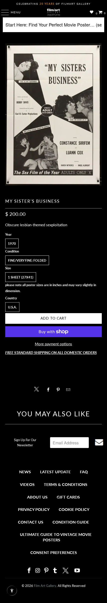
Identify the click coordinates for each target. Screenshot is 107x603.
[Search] (54, 26)
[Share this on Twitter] (37, 389)
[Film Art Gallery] (53, 12)
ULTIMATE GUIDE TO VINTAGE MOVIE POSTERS (56, 537)
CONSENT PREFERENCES (53, 552)
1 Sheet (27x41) (20, 277)
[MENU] (2, 12)
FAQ (84, 471)
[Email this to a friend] (69, 389)
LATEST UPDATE (55, 471)
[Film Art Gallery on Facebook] (29, 570)
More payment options (53, 344)
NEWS (25, 471)
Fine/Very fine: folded (27, 260)
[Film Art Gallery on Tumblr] (55, 570)
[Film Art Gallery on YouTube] (77, 570)
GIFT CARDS (68, 497)
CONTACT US (30, 522)
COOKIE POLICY (74, 509)
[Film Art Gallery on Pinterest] (46, 570)
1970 (12, 244)
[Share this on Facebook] (49, 389)
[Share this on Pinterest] (59, 389)
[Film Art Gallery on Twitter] (66, 570)
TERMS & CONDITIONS (65, 484)
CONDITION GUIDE (71, 522)
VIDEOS (27, 484)
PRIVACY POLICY (34, 509)
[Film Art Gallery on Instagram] (38, 570)
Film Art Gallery (45, 586)
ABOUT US (37, 497)
